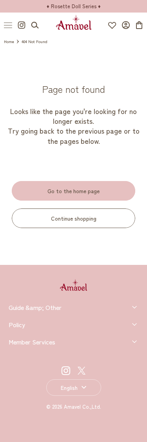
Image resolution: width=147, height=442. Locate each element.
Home (9, 41)
